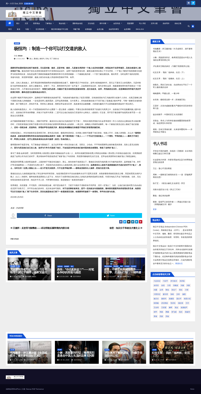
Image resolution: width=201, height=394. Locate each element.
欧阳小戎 (187, 299)
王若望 (163, 307)
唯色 (167, 290)
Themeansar (39, 389)
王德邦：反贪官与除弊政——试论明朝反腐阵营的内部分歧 (40, 228)
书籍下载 (76, 29)
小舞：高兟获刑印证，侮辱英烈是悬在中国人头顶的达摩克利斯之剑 (75, 355)
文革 (178, 294)
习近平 (165, 281)
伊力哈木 (174, 281)
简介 (18, 23)
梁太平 (178, 299)
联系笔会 (36, 23)
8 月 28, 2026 (159, 360)
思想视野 (130, 23)
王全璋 (156, 307)
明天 (10, 29)
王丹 (187, 303)
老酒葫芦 (184, 307)
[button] (189, 26)
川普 (186, 290)
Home (192, 389)
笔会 (176, 307)
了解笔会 (48, 23)
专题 (27, 29)
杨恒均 (42, 59)
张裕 (172, 294)
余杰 (163, 285)
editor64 (77, 276)
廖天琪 (165, 294)
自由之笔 (178, 23)
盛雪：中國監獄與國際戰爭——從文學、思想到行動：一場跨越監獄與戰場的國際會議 (122, 272)
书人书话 (142, 23)
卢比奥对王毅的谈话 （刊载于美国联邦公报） (172, 66)
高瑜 (167, 316)
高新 (161, 316)
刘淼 (182, 285)
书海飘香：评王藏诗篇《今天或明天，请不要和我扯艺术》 (28, 354)
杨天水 (156, 299)
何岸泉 (182, 281)
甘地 (47, 59)
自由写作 (166, 23)
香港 (155, 316)
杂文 (72, 266)
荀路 (161, 312)
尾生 (180, 290)
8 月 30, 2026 (64, 360)
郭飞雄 (174, 312)
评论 (18, 266)
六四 (169, 285)
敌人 (31, 59)
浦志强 (180, 303)
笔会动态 (62, 23)
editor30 (30, 360)
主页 (26, 23)
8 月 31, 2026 (17, 360)
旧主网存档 (40, 29)
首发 (18, 29)
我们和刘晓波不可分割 (59, 29)
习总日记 (157, 281)
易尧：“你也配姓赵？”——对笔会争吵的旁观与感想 (75, 271)
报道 (121, 266)
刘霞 (155, 290)
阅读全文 (179, 263)
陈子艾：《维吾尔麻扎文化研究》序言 (169, 183)
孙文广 (174, 290)
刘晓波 (175, 285)
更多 (155, 209)
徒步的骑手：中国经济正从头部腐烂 (168, 114)
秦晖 (170, 307)
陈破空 (187, 312)
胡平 (155, 312)
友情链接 (88, 29)
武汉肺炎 (164, 303)
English (140, 29)
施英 (184, 294)
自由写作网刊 (114, 29)
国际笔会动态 (78, 23)
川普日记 (157, 294)
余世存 (156, 285)
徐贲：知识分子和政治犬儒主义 (125, 228)
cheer (20, 56)
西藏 (167, 312)
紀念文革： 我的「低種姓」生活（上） (169, 79)
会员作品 (117, 23)
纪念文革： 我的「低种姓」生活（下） (169, 72)
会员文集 (100, 29)
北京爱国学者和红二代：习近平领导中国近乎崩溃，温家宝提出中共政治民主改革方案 (28, 272)
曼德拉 (36, 59)
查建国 (171, 299)
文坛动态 (91, 23)
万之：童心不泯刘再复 (162, 168)
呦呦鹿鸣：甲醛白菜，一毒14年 (166, 93)
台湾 (161, 290)
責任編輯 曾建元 (30, 276)
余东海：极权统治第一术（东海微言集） (170, 100)
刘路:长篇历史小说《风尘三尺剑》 (167, 189)
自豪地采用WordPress (13, 389)
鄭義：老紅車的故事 (161, 196)
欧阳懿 (156, 303)
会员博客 (127, 29)
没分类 (12, 349)
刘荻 (188, 285)
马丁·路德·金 (54, 59)
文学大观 (154, 23)
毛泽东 (173, 303)
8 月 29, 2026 (112, 360)
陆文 (180, 312)
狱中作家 (103, 23)
